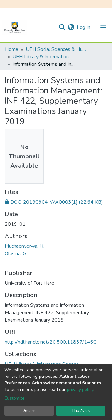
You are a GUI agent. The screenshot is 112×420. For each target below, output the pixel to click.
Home (11, 49)
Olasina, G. (16, 253)
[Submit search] (62, 27)
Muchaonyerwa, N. (24, 246)
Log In (84, 27)
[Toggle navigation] (103, 27)
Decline (29, 410)
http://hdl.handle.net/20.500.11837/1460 (50, 342)
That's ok (81, 410)
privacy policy (80, 389)
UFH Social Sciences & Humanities (57, 49)
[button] (71, 27)
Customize (14, 398)
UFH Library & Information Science (43, 56)
